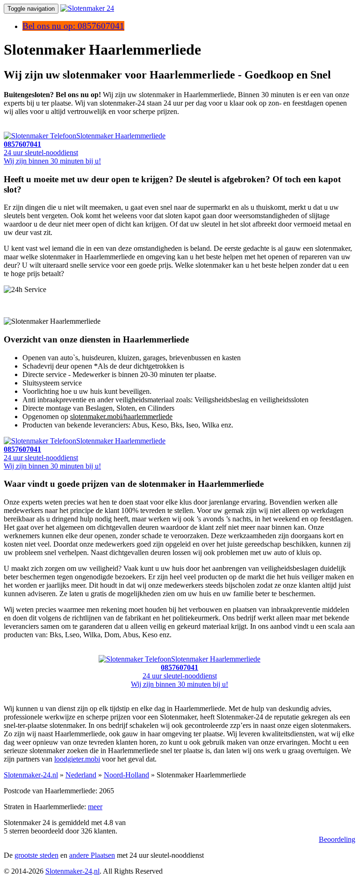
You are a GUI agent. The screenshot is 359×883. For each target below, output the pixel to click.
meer (95, 807)
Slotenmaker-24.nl (31, 775)
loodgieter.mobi (77, 759)
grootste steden (36, 855)
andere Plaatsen (92, 855)
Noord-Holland (126, 775)
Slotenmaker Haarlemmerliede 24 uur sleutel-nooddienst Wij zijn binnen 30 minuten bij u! (195, 671)
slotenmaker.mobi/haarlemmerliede (121, 416)
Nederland (80, 775)
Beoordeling (337, 839)
